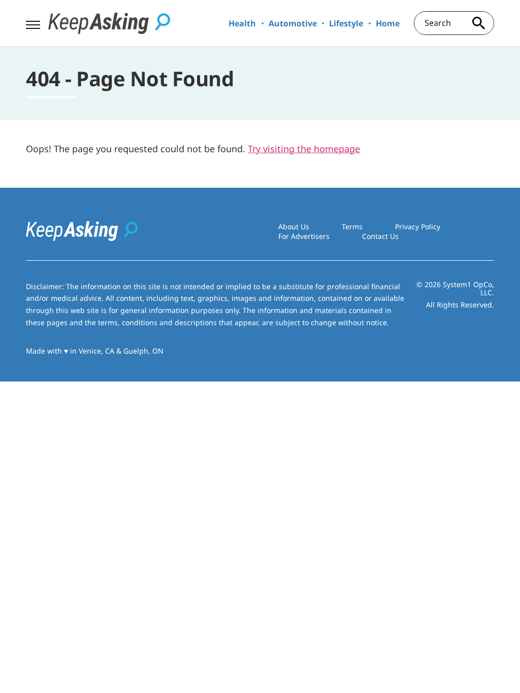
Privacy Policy (417, 226)
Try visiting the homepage (304, 149)
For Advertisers (304, 236)
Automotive (293, 23)
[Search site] (479, 23)
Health (242, 23)
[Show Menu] (33, 22)
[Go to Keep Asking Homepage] (109, 23)
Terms (352, 226)
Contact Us (380, 236)
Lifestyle (346, 23)
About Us (293, 226)
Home (388, 23)
